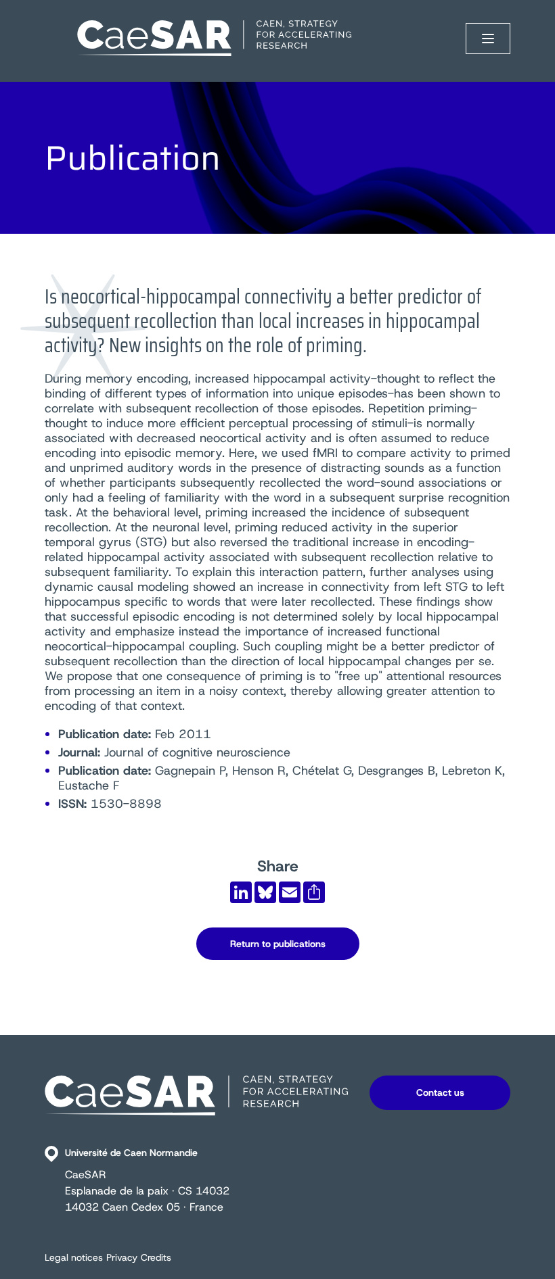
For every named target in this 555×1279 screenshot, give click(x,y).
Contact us (440, 1092)
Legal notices (74, 1257)
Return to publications (278, 944)
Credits (156, 1257)
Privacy (121, 1257)
